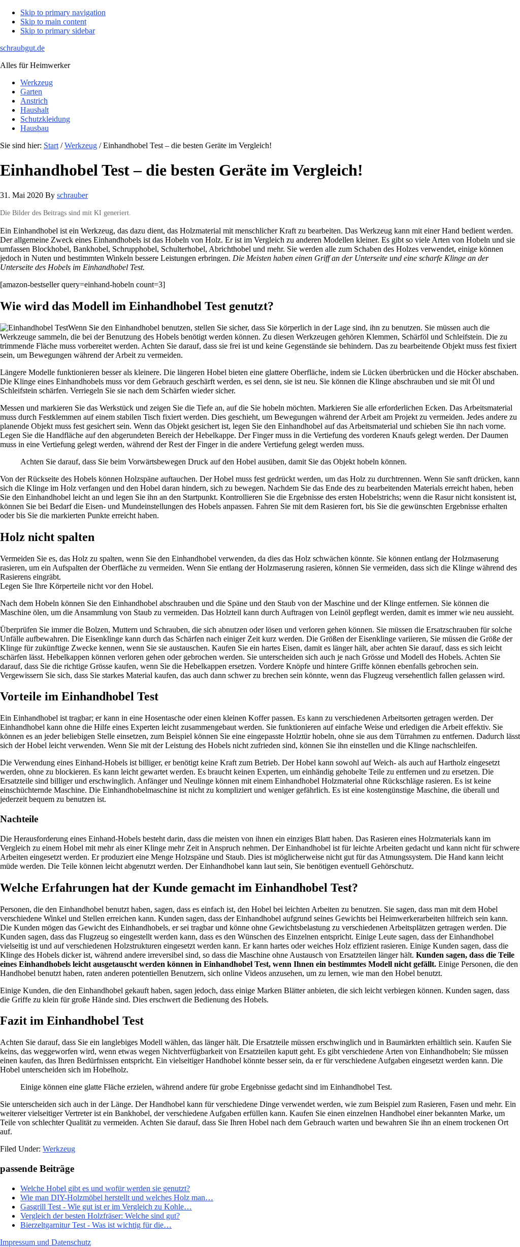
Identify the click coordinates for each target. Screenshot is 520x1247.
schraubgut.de (22, 48)
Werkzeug (59, 1148)
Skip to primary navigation (63, 12)
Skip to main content (53, 21)
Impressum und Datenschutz (45, 1242)
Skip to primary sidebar (57, 30)
